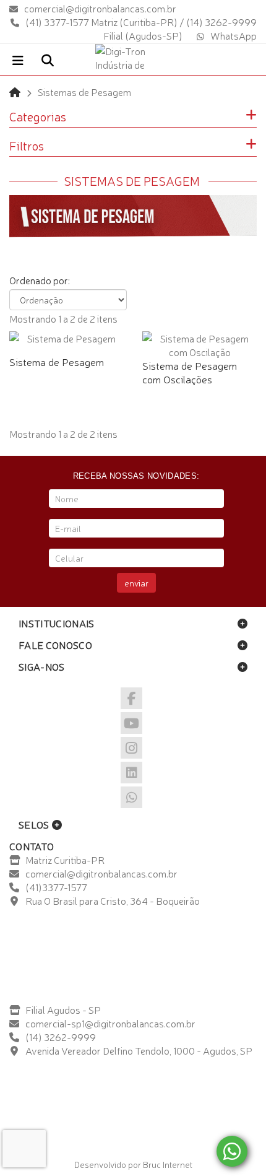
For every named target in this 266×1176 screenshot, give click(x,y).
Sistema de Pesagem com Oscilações (189, 372)
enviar (136, 582)
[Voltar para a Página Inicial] (14, 91)
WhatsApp (233, 35)
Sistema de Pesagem (56, 361)
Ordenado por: (39, 280)
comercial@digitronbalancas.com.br (100, 8)
